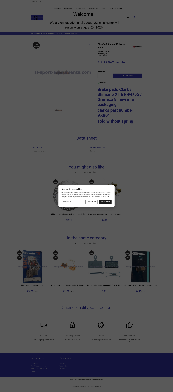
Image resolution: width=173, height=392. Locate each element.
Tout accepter (105, 202)
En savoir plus (105, 197)
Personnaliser (66, 202)
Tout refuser (91, 202)
